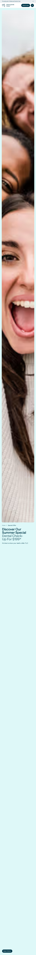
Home (4, 525)
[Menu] (32, 5)
